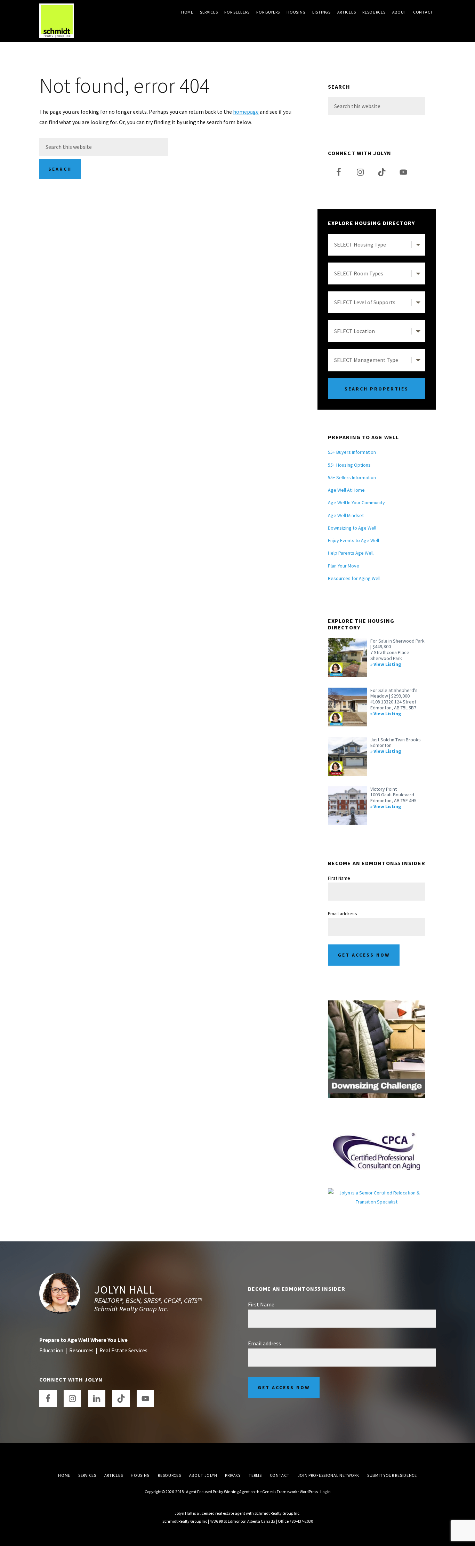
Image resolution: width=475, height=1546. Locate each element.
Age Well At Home (346, 490)
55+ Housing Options (349, 465)
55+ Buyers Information (352, 452)
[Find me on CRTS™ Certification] (376, 1193)
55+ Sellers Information (352, 477)
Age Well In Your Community (356, 502)
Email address (342, 913)
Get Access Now (364, 955)
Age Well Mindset (346, 515)
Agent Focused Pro (202, 1491)
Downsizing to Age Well (352, 528)
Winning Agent (237, 1491)
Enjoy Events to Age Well (353, 540)
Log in (325, 1491)
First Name (339, 878)
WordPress (309, 1491)
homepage (246, 111)
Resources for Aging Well (354, 578)
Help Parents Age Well (350, 553)
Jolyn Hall (124, 1290)
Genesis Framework (279, 1491)
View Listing (387, 664)
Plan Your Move (343, 566)
